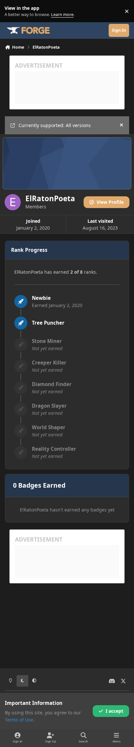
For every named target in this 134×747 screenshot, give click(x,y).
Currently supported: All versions (55, 125)
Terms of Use (19, 720)
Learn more (12, 11)
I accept (114, 711)
